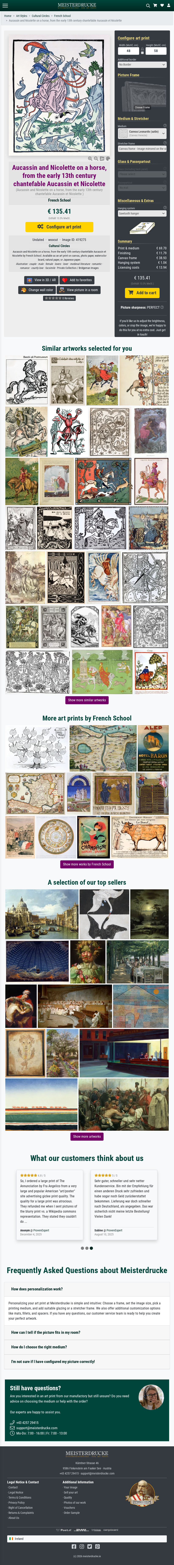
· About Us (13, 1518)
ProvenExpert (41, 1230)
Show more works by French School (87, 864)
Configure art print (62, 227)
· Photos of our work (74, 1502)
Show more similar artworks (87, 700)
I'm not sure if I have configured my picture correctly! (53, 1361)
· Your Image (70, 1487)
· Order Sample (71, 1513)
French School (62, 16)
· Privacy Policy (16, 1502)
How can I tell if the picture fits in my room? (45, 1332)
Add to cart (144, 292)
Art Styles (21, 16)
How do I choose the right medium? (39, 1347)
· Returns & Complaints (20, 1513)
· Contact (12, 1487)
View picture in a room (81, 290)
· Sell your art (70, 1492)
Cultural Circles (40, 16)
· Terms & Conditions (19, 1497)
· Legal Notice (15, 1492)
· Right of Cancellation (20, 1508)
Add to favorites (79, 280)
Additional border (127, 59)
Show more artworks (87, 1137)
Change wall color (39, 290)
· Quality (67, 1497)
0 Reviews (68, 298)
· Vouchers (69, 1508)
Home (7, 16)
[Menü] (5, 5)
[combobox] (142, 65)
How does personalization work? (37, 1289)
